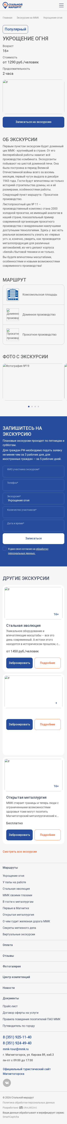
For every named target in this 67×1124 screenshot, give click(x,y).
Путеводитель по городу (19, 1026)
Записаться (33, 538)
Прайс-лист (10, 1006)
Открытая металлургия (18, 914)
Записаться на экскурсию (33, 122)
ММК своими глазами (17, 895)
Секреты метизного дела (19, 928)
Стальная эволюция (16, 888)
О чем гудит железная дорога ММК (26, 921)
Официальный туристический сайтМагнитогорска (27, 1071)
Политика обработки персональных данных (29, 1102)
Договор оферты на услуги (20, 1012)
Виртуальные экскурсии (19, 934)
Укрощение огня (13, 875)
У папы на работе (14, 882)
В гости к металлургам (18, 901)
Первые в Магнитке (16, 908)
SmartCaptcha (11, 1116)
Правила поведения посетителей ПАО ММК (31, 1019)
